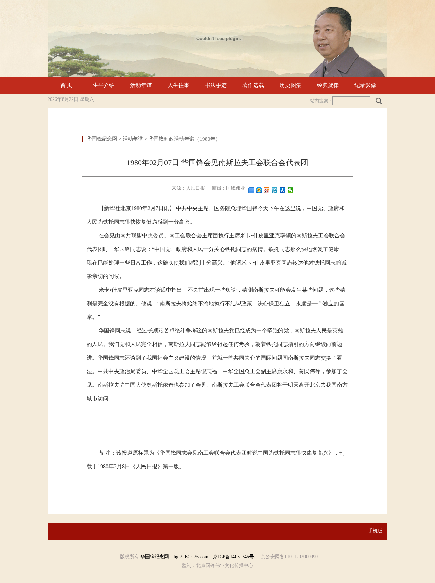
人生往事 (178, 85)
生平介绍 (104, 85)
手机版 (375, 530)
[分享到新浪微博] (267, 190)
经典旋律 (328, 85)
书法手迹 (216, 85)
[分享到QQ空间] (259, 190)
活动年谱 (141, 85)
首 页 (66, 85)
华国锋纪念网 (102, 139)
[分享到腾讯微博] (275, 190)
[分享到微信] (290, 190)
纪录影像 (365, 85)
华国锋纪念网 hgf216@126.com (176, 556)
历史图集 (290, 85)
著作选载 (253, 85)
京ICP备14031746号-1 (235, 556)
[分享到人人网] (282, 190)
